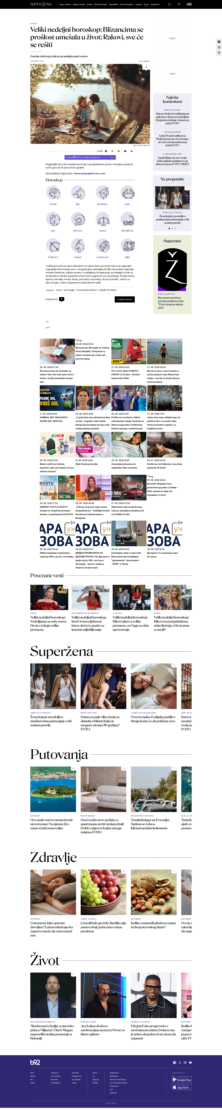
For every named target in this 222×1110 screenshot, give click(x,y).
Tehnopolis (77, 1076)
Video (94, 1073)
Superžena (55, 1083)
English (95, 1079)
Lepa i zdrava (65, 4)
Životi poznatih (100, 4)
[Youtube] (190, 1062)
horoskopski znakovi (87, 290)
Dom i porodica (126, 4)
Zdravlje (55, 1073)
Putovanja (55, 1076)
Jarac (78, 257)
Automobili (76, 1079)
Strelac (53, 257)
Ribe (127, 257)
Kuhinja (139, 4)
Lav (53, 230)
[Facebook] (174, 1062)
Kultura (54, 1079)
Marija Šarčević (166, 294)
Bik (78, 204)
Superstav (155, 4)
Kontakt (113, 1093)
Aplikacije (114, 1086)
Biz (31, 1079)
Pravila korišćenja (118, 1079)
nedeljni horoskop (107, 290)
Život (32, 1083)
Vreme (95, 1083)
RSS (111, 1089)
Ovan (53, 204)
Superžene (113, 4)
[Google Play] (182, 1079)
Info (32, 1073)
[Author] (172, 269)
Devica (77, 230)
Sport (33, 1076)
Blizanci (102, 204)
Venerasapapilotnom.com (89, 173)
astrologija (69, 290)
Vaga (102, 230)
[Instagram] (185, 1062)
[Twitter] (180, 1062)
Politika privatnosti (118, 1083)
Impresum (114, 1076)
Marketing (114, 1073)
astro (59, 290)
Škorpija (127, 230)
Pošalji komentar (124, 299)
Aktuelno (35, 816)
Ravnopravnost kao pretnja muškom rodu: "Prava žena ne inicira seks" (171, 302)
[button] (169, 228)
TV (93, 1076)
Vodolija (102, 257)
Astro (146, 4)
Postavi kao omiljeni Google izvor (83, 157)
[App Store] (182, 1087)
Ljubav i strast (79, 4)
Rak (127, 204)
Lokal (74, 1083)
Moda (89, 4)
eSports (75, 1073)
